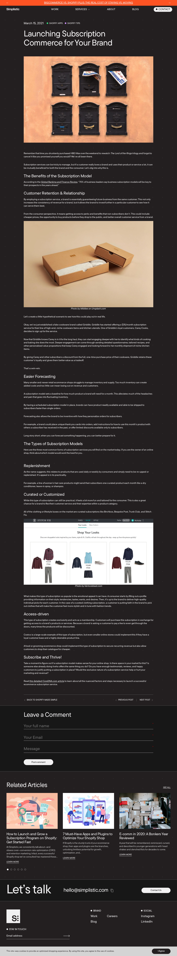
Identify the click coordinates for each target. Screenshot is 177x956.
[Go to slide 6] (25, 869)
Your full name (36, 726)
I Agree (161, 951)
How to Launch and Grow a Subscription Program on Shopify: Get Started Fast (31, 838)
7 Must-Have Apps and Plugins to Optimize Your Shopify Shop (87, 836)
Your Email (33, 738)
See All (167, 788)
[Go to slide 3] (14, 869)
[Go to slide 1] (7, 869)
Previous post (125, 700)
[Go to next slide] (169, 3)
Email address (14, 936)
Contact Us (156, 890)
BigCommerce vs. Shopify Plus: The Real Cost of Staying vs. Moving (88, 3)
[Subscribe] (65, 936)
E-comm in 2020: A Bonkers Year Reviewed (143, 836)
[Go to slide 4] (18, 869)
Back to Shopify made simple (42, 700)
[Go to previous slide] (7, 3)
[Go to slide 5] (21, 869)
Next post (145, 700)
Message (32, 749)
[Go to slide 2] (11, 869)
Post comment (38, 762)
